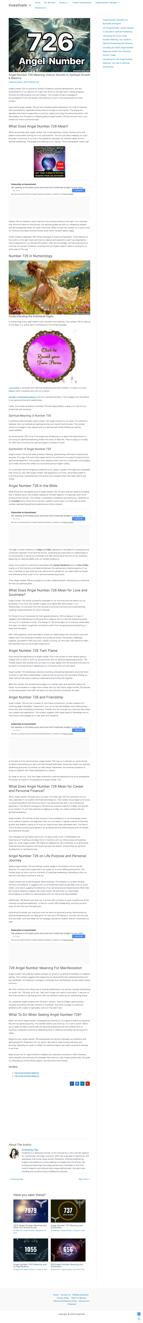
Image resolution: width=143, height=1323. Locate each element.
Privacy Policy (63, 1298)
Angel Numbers (15, 82)
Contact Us (65, 1295)
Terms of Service (78, 1298)
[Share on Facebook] (72, 1085)
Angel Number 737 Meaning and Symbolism (67, 1226)
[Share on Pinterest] (88, 1085)
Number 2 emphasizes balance (22, 397)
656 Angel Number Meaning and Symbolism (67, 1265)
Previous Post (16, 1179)
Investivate (18, 5)
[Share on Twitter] (77, 1085)
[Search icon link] (30, 5)
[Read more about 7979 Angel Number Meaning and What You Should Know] (30, 1211)
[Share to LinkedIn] (82, 1085)
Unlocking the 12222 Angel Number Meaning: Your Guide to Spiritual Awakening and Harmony (118, 39)
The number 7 (15, 388)
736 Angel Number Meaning (26, 1076)
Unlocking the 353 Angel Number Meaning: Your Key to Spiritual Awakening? (117, 63)
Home (56, 1295)
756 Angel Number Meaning (26, 1073)
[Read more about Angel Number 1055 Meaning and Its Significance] (30, 1250)
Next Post (84, 1179)
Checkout (72, 1304)
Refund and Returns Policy (65, 1301)
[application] (68, 2)
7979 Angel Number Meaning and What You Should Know (30, 1226)
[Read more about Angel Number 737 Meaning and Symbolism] (68, 1211)
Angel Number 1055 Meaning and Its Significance (30, 1265)
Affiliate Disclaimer (80, 1295)
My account (84, 1301)
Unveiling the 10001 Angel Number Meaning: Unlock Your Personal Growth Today (118, 51)
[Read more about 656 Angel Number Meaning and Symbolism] (68, 1250)
